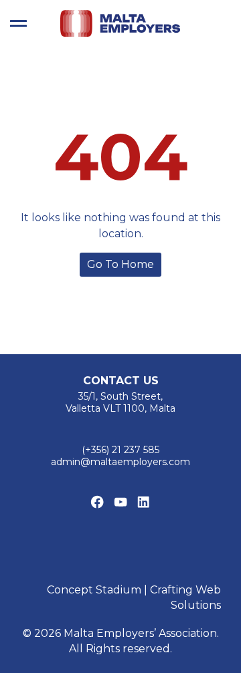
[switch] (18, 23)
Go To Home (120, 264)
